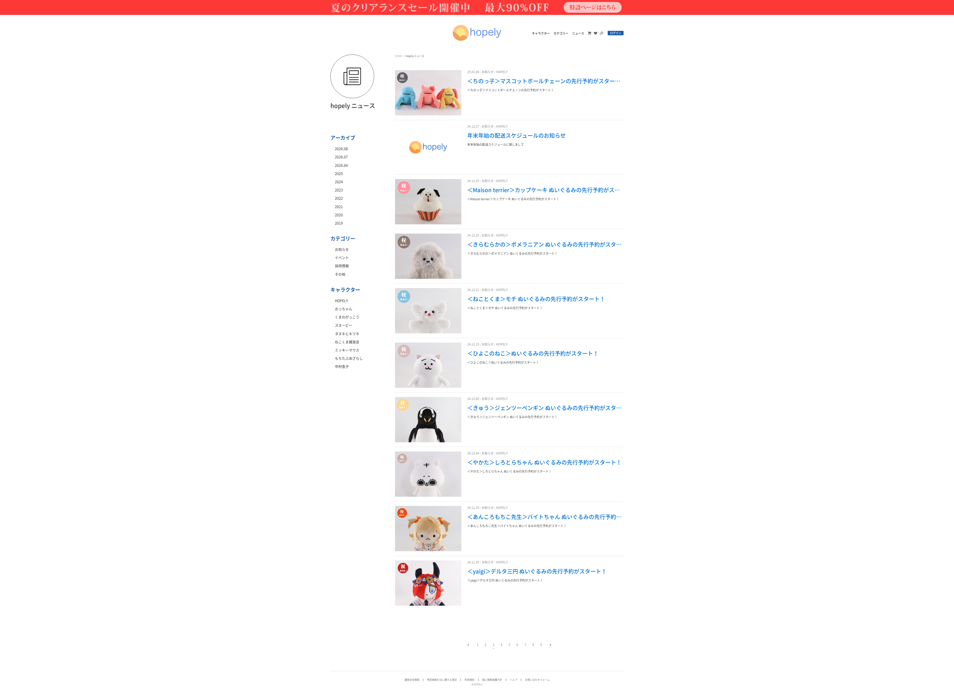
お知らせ (488, 71)
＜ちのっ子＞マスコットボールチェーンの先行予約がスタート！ (545, 81)
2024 (339, 182)
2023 (339, 190)
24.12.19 (473, 344)
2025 (339, 173)
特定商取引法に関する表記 (442, 680)
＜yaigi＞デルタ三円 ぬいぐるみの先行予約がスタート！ (537, 571)
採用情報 (342, 266)
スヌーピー (343, 325)
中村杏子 (342, 366)
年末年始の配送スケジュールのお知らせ (516, 135)
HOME (398, 56)
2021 (339, 206)
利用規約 (470, 680)
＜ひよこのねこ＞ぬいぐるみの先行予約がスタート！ (532, 353)
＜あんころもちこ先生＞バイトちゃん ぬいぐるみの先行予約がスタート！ (545, 517)
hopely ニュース (415, 56)
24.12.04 (473, 453)
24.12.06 (473, 398)
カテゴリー (561, 33)
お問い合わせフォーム (537, 680)
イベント (342, 257)
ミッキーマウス (347, 350)
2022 (339, 198)
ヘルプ (513, 680)
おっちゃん (343, 309)
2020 (339, 215)
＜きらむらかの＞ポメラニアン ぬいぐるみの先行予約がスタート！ (545, 244)
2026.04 (341, 165)
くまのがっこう (347, 317)
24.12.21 (473, 289)
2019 (339, 223)
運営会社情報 (411, 680)
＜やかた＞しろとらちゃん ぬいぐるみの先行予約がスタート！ (544, 462)
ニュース (578, 33)
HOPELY (502, 71)
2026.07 (341, 157)
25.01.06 (473, 71)
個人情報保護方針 (492, 680)
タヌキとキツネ (347, 334)
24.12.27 (473, 126)
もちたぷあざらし (349, 358)
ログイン (615, 33)
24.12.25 (473, 180)
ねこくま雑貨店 (347, 342)
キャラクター (541, 33)
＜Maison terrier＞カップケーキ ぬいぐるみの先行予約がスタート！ (545, 190)
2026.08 (341, 148)
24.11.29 (473, 507)
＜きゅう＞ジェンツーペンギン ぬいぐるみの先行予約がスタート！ (545, 408)
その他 (340, 274)
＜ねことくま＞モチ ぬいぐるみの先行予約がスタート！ (536, 299)
